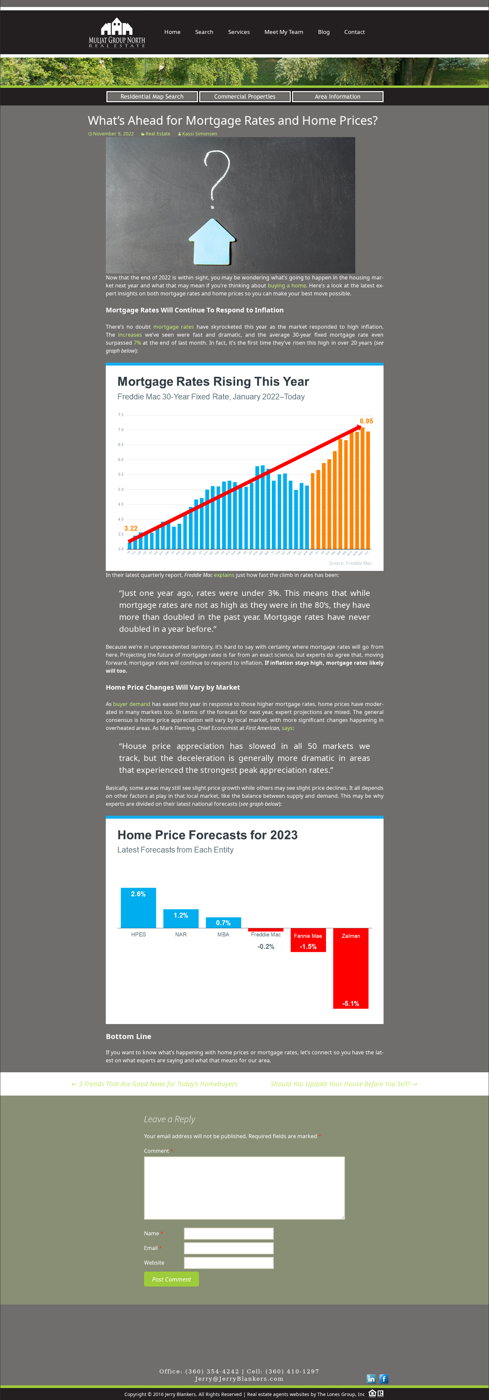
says (287, 728)
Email (153, 1248)
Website (154, 1262)
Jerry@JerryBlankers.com (239, 1378)
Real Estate (158, 133)
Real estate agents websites (278, 1394)
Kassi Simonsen (199, 133)
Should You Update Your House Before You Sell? (344, 1083)
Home (172, 32)
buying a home (287, 285)
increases (130, 334)
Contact (354, 32)
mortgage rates (173, 326)
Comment (158, 1150)
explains (224, 575)
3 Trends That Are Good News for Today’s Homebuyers (155, 1083)
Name (153, 1233)
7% (137, 342)
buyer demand (131, 704)
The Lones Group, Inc (341, 1394)
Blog (324, 32)
